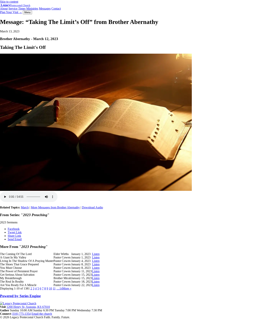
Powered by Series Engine (20, 296)
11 (54, 288)
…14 (59, 288)
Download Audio (92, 207)
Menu (27, 12)
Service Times (17, 8)
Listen (96, 254)
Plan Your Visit (11, 12)
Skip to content (9, 1)
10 (50, 288)
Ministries (32, 8)
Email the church (41, 313)
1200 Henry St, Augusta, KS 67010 (28, 306)
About (4, 8)
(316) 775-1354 (21, 313)
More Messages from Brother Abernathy (55, 207)
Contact (56, 8)
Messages (45, 8)
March (25, 207)
